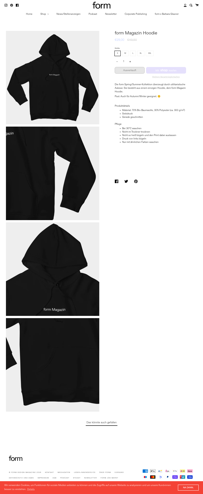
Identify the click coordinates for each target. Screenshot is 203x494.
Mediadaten (64, 472)
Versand (119, 472)
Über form (105, 472)
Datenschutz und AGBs (21, 478)
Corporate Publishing (136, 14)
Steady (77, 478)
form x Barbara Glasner (167, 14)
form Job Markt (109, 478)
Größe (117, 48)
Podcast (93, 14)
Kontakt (49, 472)
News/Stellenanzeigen (68, 14)
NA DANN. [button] (188, 488)
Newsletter (111, 14)
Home (29, 14)
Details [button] (31, 489)
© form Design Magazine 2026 (25, 472)
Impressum (43, 478)
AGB (55, 478)
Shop (43, 14)
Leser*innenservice (85, 472)
